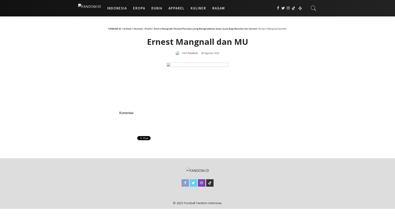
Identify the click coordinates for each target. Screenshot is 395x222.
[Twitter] (283, 8)
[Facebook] (278, 8)
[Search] (313, 8)
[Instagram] (288, 8)
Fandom (193, 53)
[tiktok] (293, 8)
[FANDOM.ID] (89, 8)
